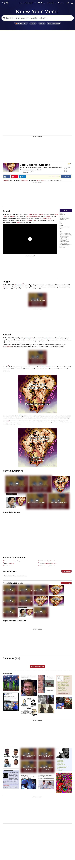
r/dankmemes (7, 346)
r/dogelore (11, 563)
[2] (59, 336)
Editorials (51, 3)
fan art (65, 237)
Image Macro (63, 219)
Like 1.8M (67, 177)
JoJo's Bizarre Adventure (32, 216)
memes (48, 216)
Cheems (11, 216)
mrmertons (62, 244)
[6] (8, 421)
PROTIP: (6, 180)
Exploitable (62, 218)
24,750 (68, 167)
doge (61, 233)
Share (8, 177)
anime (66, 236)
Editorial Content (54, 23)
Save (15, 177)
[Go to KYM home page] (5, 3)
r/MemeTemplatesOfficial (50, 563)
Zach (32, 172)
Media (40, 3)
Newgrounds (18, 285)
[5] (20, 415)
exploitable (62, 241)
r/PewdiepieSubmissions (46, 366)
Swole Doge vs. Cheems (39, 167)
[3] (20, 343)
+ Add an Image (66, 583)
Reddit (19, 222)
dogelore (47, 338)
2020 (61, 223)
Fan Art (67, 218)
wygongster (62, 247)
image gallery (24, 180)
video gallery (40, 180)
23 (66, 172)
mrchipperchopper (64, 239)
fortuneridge (68, 244)
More (60, 3)
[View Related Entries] (55, 167)
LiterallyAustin (38, 170)
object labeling (63, 240)
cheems (65, 233)
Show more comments (37, 666)
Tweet (23, 177)
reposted (29, 338)
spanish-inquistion (64, 245)
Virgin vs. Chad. (31, 220)
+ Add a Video (66, 571)
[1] (23, 283)
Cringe (5, 287)
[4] (8, 365)
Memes (41, 23)
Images (33, 23)
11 (66, 170)
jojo (63, 234)
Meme (66, 210)
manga (61, 237)
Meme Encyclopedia (26, 3)
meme (64, 243)
